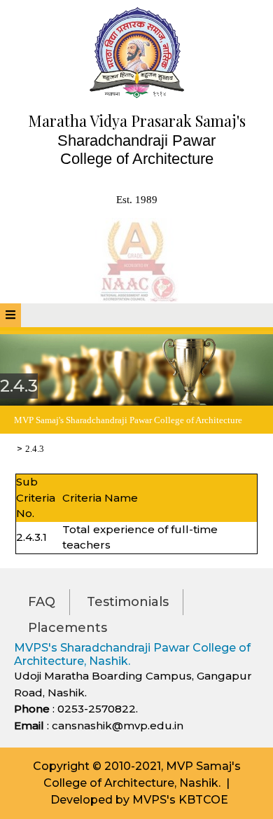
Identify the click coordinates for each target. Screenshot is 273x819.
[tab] (10, 315)
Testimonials (128, 602)
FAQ (41, 602)
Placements (67, 627)
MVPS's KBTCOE (180, 799)
